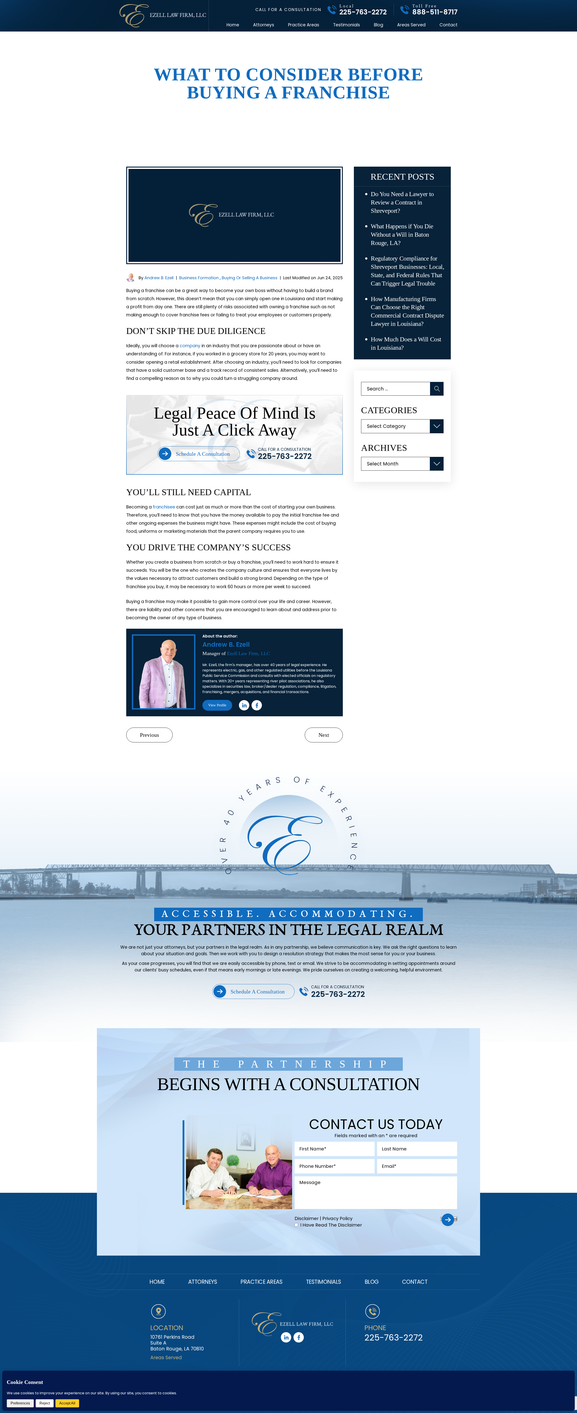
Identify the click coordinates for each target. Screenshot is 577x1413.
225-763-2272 (363, 12)
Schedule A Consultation (203, 454)
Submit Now (449, 1218)
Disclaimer (307, 1218)
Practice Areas (303, 25)
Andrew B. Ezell (159, 278)
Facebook (257, 705)
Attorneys (263, 25)
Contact (449, 25)
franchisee (164, 507)
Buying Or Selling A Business (249, 278)
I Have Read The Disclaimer (331, 1225)
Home (233, 25)
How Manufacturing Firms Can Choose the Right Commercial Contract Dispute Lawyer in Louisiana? (407, 311)
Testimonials (346, 25)
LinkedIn (244, 705)
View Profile (217, 705)
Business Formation (199, 278)
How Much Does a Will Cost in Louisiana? (406, 343)
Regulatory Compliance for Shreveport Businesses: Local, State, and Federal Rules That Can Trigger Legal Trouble (407, 271)
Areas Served (411, 25)
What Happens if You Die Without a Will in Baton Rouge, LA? (402, 234)
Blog (378, 25)
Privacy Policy (337, 1218)
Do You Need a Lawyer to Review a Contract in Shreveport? (402, 202)
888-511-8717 (435, 12)
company (190, 346)
